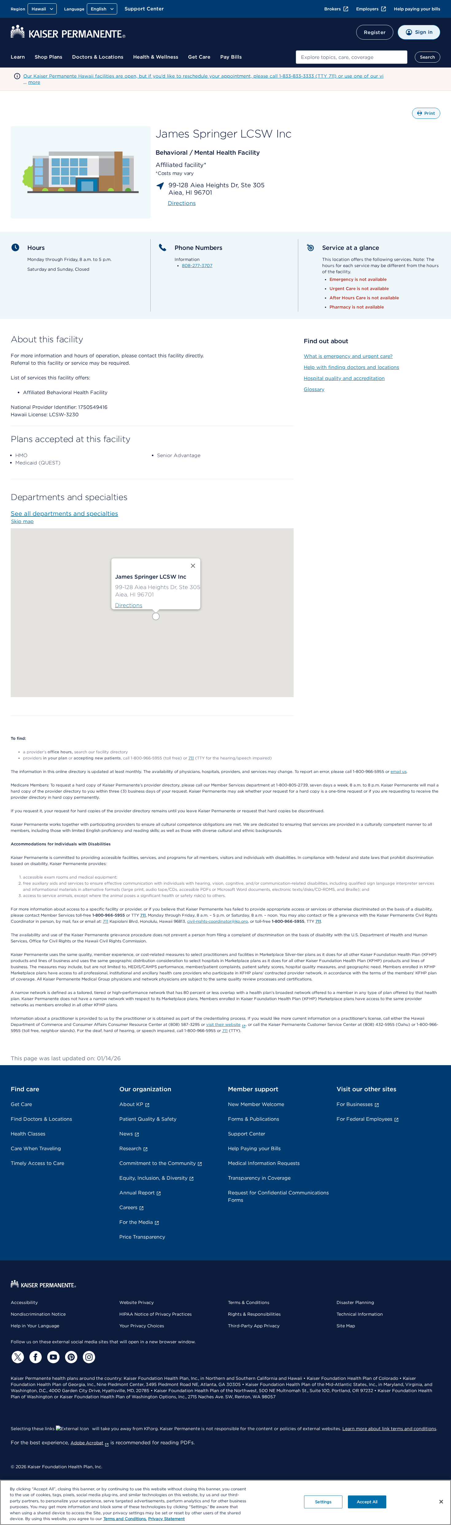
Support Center (144, 9)
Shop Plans (48, 57)
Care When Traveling (36, 1148)
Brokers (332, 8)
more (34, 82)
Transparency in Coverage (259, 1178)
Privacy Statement (166, 1518)
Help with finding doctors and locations (351, 367)
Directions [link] (182, 203)
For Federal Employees (364, 1119)
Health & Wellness (155, 57)
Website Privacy (136, 1302)
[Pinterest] (70, 1357)
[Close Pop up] (193, 565)
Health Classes (28, 1134)
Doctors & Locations (97, 57)
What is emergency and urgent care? (348, 356)
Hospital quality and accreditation (344, 378)
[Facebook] (35, 1357)
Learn (18, 57)
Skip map (22, 521)
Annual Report (137, 1193)
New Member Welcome (256, 1104)
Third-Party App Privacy (253, 1325)
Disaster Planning (355, 1302)
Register (375, 32)
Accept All (367, 1502)
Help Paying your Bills (254, 1148)
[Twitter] (17, 1357)
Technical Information (360, 1314)
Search (427, 57)
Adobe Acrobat (87, 1442)
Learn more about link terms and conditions (389, 1428)
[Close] (441, 1501)
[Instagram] (88, 1357)
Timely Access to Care (37, 1163)
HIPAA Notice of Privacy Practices (155, 1314)
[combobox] (351, 57)
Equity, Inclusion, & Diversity (153, 1178)
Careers (128, 1207)
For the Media (136, 1222)
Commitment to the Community (157, 1163)
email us (399, 771)
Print (432, 115)
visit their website (223, 1024)
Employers (367, 8)
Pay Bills (231, 57)
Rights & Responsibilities (254, 1314)
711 (191, 758)
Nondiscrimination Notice (38, 1314)
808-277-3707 (197, 265)
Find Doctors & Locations (41, 1119)
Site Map (346, 1325)
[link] (128, 605)
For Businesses (355, 1104)
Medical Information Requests (264, 1163)
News (126, 1134)
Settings (323, 1502)
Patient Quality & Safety (147, 1119)
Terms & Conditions (248, 1302)
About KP (131, 1104)
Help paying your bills (417, 8)
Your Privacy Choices (141, 1325)
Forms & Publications (253, 1119)
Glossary (314, 389)
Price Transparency (142, 1237)
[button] (156, 616)
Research (130, 1148)
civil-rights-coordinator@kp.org (217, 921)
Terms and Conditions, (125, 1518)
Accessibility (24, 1302)
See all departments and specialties (64, 513)
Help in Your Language (35, 1325)
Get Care (199, 57)
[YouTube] (52, 1357)
